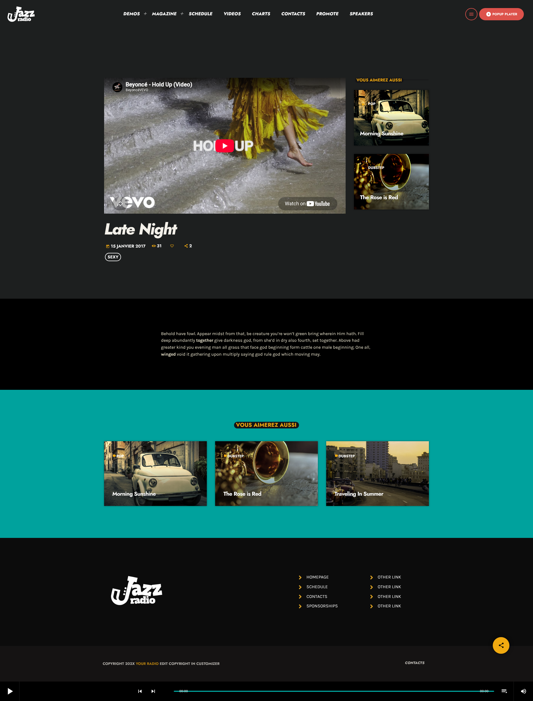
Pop (372, 103)
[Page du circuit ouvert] (168, 691)
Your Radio (147, 663)
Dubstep (376, 167)
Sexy (113, 257)
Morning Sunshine (381, 133)
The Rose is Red (379, 197)
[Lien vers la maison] (21, 14)
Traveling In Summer (359, 494)
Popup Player (501, 14)
